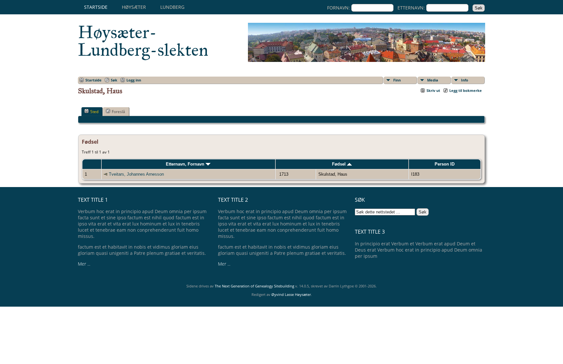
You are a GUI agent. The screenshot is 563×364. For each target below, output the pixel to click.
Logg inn (133, 80)
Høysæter (134, 7)
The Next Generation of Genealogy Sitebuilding (254, 286)
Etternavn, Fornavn (186, 164)
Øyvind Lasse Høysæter (291, 294)
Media (432, 80)
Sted (94, 111)
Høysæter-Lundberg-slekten (143, 41)
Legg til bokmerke (465, 90)
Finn (397, 80)
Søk (114, 80)
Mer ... (84, 264)
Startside (96, 7)
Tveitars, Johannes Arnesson (136, 174)
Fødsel (339, 164)
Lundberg (172, 7)
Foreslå (118, 111)
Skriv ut (433, 90)
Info (464, 80)
